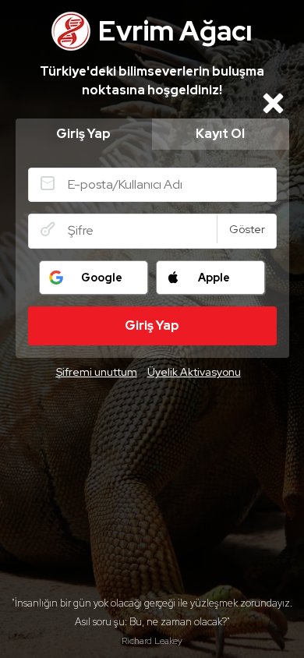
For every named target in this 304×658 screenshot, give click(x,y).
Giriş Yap (83, 134)
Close (273, 103)
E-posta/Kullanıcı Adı (47, 183)
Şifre (47, 229)
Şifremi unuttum (96, 372)
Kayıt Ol (220, 134)
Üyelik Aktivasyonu (194, 372)
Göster (247, 229)
